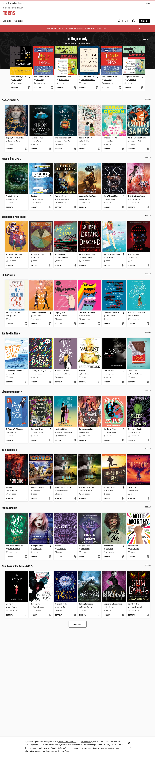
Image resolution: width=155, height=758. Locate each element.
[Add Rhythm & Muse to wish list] (123, 440)
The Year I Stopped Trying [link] (88, 313)
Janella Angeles (86, 257)
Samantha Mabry (14, 141)
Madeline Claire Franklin (65, 141)
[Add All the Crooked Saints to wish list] (147, 149)
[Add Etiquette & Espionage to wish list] (123, 615)
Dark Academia (10, 508)
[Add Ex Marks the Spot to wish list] (98, 440)
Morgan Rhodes (86, 607)
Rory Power (109, 549)
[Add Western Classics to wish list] (50, 498)
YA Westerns (8, 450)
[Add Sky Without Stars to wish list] (123, 207)
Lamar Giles (134, 257)
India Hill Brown (111, 432)
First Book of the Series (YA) (16, 566)
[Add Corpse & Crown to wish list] (98, 556)
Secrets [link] (58, 546)
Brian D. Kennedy (14, 257)
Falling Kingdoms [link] (86, 604)
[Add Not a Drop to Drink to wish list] (74, 498)
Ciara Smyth (37, 316)
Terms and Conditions (67, 742)
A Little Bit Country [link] (14, 254)
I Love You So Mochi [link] (87, 138)
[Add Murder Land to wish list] (74, 265)
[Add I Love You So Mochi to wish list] (98, 149)
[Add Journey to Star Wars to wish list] (98, 207)
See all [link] (146, 40)
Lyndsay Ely (109, 490)
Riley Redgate (134, 549)
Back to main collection (14, 3)
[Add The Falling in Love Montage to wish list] (50, 323)
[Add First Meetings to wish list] (74, 207)
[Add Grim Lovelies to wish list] (147, 615)
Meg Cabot (12, 316)
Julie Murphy (12, 607)
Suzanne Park (135, 316)
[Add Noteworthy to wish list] (147, 556)
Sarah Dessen (110, 141)
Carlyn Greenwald (63, 257)
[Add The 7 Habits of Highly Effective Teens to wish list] (51, 87)
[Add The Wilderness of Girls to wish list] (74, 149)
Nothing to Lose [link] (37, 254)
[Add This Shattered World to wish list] (147, 207)
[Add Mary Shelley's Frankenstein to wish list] (29, 87)
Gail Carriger (110, 607)
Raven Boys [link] (35, 604)
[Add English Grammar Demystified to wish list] (142, 87)
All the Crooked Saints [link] (137, 138)
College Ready (77, 38)
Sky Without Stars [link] (111, 196)
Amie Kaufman (38, 199)
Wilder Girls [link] (108, 546)
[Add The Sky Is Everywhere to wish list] (50, 382)
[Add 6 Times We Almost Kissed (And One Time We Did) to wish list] (25, 440)
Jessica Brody (110, 199)
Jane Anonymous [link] (62, 371)
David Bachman (64, 80)
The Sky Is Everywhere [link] (40, 371)
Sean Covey (40, 80)
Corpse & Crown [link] (86, 546)
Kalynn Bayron (135, 432)
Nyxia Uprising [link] (12, 196)
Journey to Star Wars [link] (87, 196)
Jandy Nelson (37, 374)
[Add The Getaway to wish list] (147, 265)
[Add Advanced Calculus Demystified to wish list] (74, 87)
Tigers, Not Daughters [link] (15, 138)
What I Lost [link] (132, 371)
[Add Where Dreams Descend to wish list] (98, 265)
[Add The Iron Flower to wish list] (50, 149)
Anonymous (110, 374)
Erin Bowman (134, 490)
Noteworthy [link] (133, 546)
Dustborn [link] (132, 487)
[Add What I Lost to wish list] (147, 382)
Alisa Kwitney (85, 549)
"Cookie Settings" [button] (58, 748)
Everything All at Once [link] (15, 371)
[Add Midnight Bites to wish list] (50, 556)
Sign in (144, 21)
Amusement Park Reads (14, 217)
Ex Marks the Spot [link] (86, 429)
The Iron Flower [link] (37, 138)
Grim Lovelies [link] (133, 604)
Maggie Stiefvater (136, 141)
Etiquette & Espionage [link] (113, 604)
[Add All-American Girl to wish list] (25, 323)
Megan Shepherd (136, 607)
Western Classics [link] (37, 487)
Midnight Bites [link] (37, 546)
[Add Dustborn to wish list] (147, 498)
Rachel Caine (37, 549)
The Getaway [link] (133, 254)
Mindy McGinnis (62, 490)
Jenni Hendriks (62, 316)
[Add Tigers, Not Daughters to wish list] (25, 149)
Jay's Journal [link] (109, 371)
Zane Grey (36, 490)
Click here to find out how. (95, 28)
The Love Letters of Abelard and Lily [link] (113, 313)
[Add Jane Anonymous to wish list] (74, 382)
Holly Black (85, 374)
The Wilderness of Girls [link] (64, 138)
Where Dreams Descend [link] (88, 254)
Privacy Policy (86, 742)
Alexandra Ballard (136, 374)
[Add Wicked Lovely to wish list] (74, 615)
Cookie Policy (64, 751)
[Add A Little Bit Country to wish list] (25, 265)
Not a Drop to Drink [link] (63, 487)
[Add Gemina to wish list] (50, 207)
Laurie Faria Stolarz (63, 374)
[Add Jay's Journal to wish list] (123, 382)
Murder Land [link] (60, 254)
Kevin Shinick (85, 199)
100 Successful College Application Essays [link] (87, 77)
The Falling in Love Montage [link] (40, 313)
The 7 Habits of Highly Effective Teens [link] (42, 77)
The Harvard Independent (89, 80)
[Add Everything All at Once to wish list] (25, 382)
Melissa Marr (61, 607)
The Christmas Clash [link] (136, 313)
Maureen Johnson (14, 549)
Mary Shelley (17, 80)
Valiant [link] (82, 371)
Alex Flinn (36, 257)
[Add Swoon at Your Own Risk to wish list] (123, 265)
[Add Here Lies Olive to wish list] (50, 440)
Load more (77, 624)
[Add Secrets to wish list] (74, 556)
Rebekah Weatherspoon (65, 432)
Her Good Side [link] (61, 429)
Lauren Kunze (61, 549)
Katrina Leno (12, 374)
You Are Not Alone (11, 333)
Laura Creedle (110, 316)
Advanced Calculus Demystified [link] (65, 77)
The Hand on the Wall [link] (15, 546)
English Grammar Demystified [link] (132, 77)
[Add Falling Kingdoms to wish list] (98, 615)
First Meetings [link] (60, 196)
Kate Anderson (38, 432)
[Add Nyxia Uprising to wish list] (25, 207)
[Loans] (134, 21)
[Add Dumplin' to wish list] (25, 615)
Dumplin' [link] (9, 604)
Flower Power (9, 100)
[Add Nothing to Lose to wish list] (50, 265)
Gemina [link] (34, 196)
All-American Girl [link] (13, 313)
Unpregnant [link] (60, 313)
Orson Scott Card (63, 199)
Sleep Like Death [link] (135, 429)
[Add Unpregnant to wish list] (74, 323)
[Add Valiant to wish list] (98, 382)
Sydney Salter (110, 257)
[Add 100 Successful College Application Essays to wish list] (97, 87)
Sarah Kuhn (85, 141)
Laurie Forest (37, 141)
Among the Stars (10, 159)
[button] (123, 21)
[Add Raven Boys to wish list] (50, 615)
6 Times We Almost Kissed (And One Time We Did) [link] (15, 429)
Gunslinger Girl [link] (110, 487)
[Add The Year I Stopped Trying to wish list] (98, 323)
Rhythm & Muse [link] (110, 429)
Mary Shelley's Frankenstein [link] (19, 77)
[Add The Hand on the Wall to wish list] (25, 556)
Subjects (7, 21)
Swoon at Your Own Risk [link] (113, 254)
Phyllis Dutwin (131, 80)
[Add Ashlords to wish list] (25, 498)
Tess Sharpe (12, 432)
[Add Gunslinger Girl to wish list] (123, 498)
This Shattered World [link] (136, 196)
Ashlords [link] (9, 487)
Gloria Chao (85, 432)
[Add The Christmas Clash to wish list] (147, 323)
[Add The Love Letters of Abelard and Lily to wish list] (123, 323)
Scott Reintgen (13, 199)
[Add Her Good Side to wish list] (74, 440)
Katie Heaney (85, 316)
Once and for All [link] (110, 138)
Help (148, 3)
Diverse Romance (11, 392)
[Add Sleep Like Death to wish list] (147, 440)
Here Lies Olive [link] (37, 429)
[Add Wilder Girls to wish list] (123, 556)
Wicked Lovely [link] (61, 604)
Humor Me (7, 275)
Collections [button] (19, 21)
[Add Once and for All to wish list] (123, 149)
